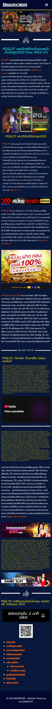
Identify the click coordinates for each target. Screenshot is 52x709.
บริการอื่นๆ (12, 662)
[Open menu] (46, 5)
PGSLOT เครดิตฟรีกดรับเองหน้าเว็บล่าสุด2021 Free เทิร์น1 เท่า (26, 50)
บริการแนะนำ (17, 666)
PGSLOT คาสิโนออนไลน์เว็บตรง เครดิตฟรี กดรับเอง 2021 (25, 602)
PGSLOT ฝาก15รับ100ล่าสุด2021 (26, 136)
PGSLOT (5, 60)
